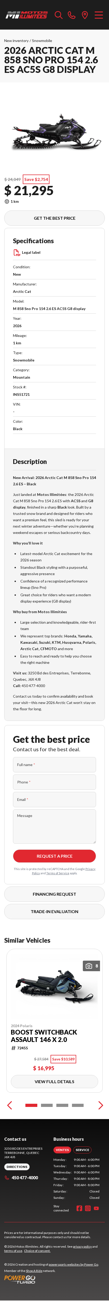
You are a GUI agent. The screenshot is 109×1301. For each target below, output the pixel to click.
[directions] (85, 15)
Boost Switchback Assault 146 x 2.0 (44, 1035)
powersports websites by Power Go (73, 1264)
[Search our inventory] (59, 15)
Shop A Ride (34, 1271)
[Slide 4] (78, 1105)
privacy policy (82, 1246)
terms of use (13, 1251)
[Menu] (99, 15)
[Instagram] (88, 1208)
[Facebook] (79, 1208)
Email (22, 799)
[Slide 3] (62, 1105)
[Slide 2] (47, 1105)
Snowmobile (42, 40)
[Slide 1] (31, 1105)
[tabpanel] (76, 1179)
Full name (26, 764)
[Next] (99, 1105)
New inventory (16, 40)
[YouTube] (96, 1208)
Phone (24, 782)
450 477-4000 (25, 1177)
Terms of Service (57, 873)
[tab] (62, 1150)
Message (24, 815)
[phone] (72, 15)
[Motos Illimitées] (26, 14)
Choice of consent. (37, 1251)
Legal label (31, 252)
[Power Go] (51, 1279)
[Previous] (9, 1105)
